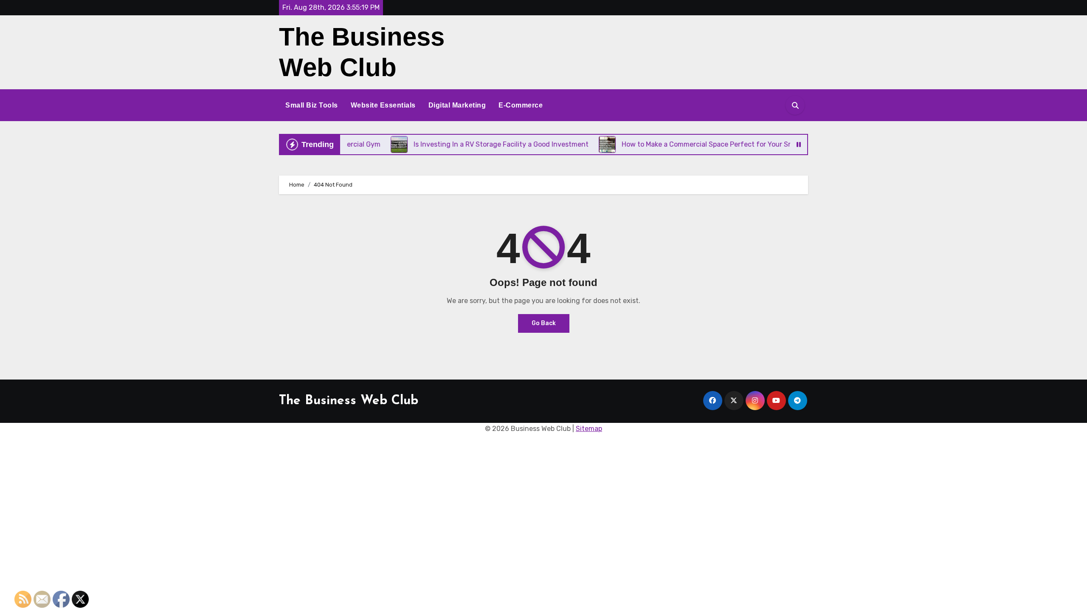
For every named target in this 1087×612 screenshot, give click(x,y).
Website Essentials (383, 105)
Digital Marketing (457, 105)
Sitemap (589, 429)
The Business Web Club (348, 401)
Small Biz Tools (311, 105)
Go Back (544, 323)
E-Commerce (520, 105)
